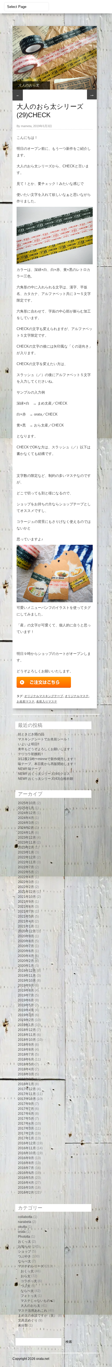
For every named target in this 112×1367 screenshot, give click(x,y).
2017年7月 (26, 1109)
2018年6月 (26, 1059)
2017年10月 (27, 1099)
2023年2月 (26, 847)
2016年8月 (26, 1163)
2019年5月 (26, 1005)
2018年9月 (26, 1045)
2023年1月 (26, 852)
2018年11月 (27, 1035)
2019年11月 (27, 976)
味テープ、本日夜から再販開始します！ (47, 764)
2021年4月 (26, 921)
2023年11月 (27, 842)
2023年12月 (27, 837)
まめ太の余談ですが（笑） (37, 1315)
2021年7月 (26, 911)
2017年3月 (26, 1128)
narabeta (24, 1222)
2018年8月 (26, 1049)
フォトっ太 (29, 1296)
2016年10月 (27, 1153)
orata (22, 1232)
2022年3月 (26, 882)
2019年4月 (26, 1010)
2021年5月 (26, 916)
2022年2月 (26, 887)
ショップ (24, 1251)
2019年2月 (26, 1020)
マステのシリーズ (31, 1266)
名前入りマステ (46, 701)
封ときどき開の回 (31, 734)
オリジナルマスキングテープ (43, 696)
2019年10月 (27, 980)
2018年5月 (26, 1064)
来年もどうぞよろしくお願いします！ (45, 749)
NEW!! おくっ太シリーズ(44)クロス (44, 774)
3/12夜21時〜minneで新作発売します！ (47, 759)
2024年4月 (26, 818)
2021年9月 (26, 902)
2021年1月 (26, 926)
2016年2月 (26, 1192)
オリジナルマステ (77, 696)
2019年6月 (26, 1000)
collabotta (25, 1217)
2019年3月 (26, 1015)
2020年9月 (26, 936)
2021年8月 (26, 907)
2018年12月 (27, 1030)
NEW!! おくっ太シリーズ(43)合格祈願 (45, 779)
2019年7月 (26, 995)
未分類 (23, 1325)
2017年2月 (26, 1133)
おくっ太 (24, 1241)
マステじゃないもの (35, 1301)
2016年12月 (27, 1143)
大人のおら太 (28, 85)
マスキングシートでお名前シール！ (44, 739)
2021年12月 (27, 892)
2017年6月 (26, 1114)
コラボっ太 (29, 1281)
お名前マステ (26, 701)
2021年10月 (27, 897)
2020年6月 (26, 951)
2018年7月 (26, 1054)
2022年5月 (26, 872)
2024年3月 (26, 823)
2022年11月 (27, 862)
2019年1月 (26, 1025)
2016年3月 (26, 1188)
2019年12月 (27, 971)
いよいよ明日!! (28, 744)
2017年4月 (26, 1123)
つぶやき (24, 1256)
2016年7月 (26, 1168)
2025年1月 (26, 808)
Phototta (24, 1237)
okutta (22, 1227)
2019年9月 (26, 985)
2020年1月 (26, 966)
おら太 (25, 1276)
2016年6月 (26, 1173)
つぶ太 (25, 1286)
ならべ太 (24, 1261)
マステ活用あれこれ (32, 1310)
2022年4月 (26, 877)
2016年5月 (26, 1178)
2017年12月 (27, 1089)
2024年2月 (26, 828)
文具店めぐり (28, 1320)
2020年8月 (26, 941)
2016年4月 (26, 1183)
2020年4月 (26, 956)
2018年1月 (26, 1084)
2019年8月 (26, 990)
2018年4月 (26, 1069)
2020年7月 (26, 946)
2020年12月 (27, 931)
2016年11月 (27, 1148)
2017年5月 (26, 1118)
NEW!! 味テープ (29, 769)
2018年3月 (26, 1074)
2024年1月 (26, 833)
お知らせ (24, 1246)
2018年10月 (27, 1040)
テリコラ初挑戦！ (31, 754)
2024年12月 (27, 813)
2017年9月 (26, 1104)
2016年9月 (26, 1158)
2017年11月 (27, 1094)
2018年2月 (26, 1079)
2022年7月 (26, 867)
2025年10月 (27, 803)
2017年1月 (26, 1138)
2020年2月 (26, 961)
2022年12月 (27, 857)
